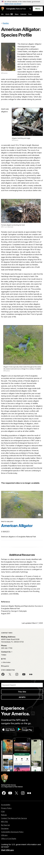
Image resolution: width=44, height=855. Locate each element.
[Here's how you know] (22, 3)
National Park (16, 9)
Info (2, 14)
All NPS (22, 697)
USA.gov (4, 835)
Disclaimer (5, 828)
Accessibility (5, 805)
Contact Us (6, 652)
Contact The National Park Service (14, 818)
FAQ (4, 659)
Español (6, 666)
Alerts (8, 14)
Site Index (6, 662)
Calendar (23, 14)
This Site (22, 692)
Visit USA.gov (7, 850)
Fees (30, 14)
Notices (4, 815)
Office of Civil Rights (8, 839)
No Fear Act (5, 825)
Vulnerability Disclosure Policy (12, 832)
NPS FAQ (4, 822)
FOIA (3, 811)
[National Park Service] (2, 9)
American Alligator (17, 525)
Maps (17, 14)
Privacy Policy (6, 808)
